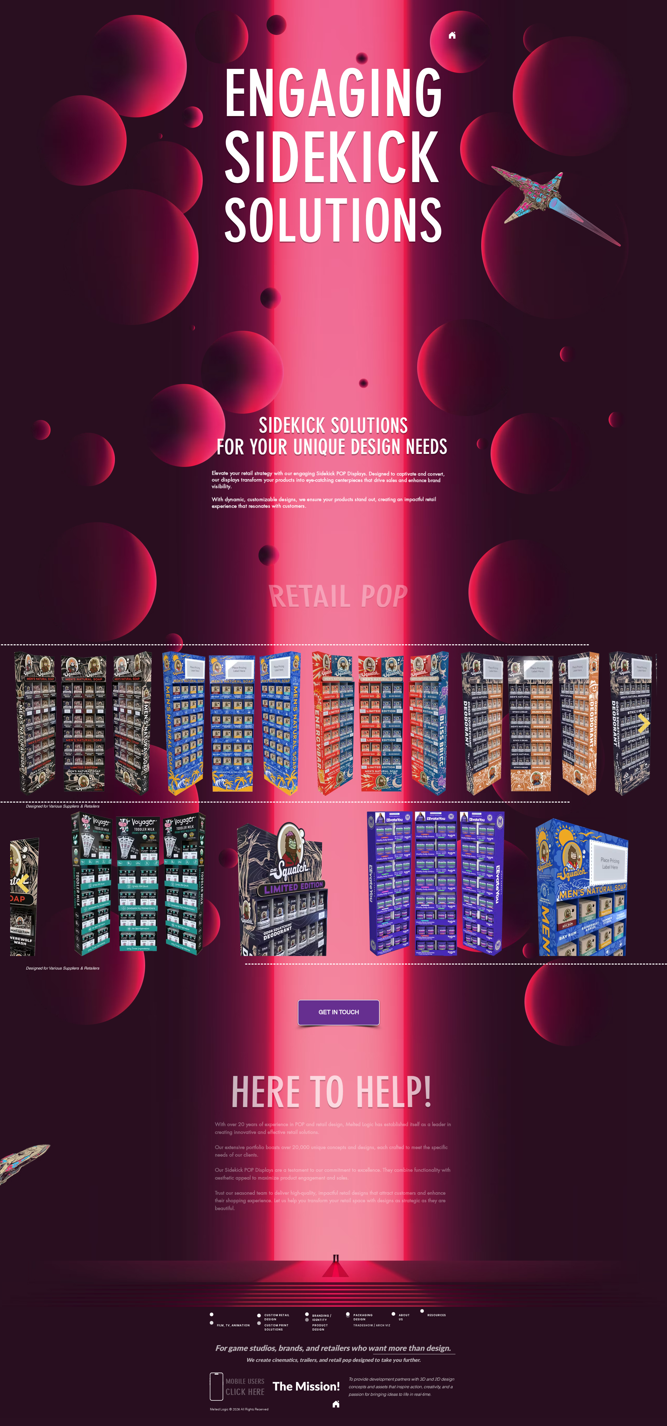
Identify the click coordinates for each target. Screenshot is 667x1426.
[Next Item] (22, 883)
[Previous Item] (644, 883)
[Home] (335, 1404)
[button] (216, 1387)
